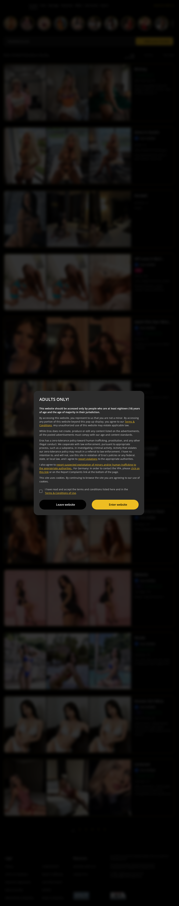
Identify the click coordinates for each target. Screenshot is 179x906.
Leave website (65, 505)
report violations (87, 459)
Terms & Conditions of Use (60, 493)
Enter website (118, 505)
